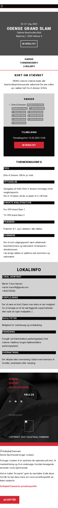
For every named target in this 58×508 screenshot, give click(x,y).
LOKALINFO (29, 66)
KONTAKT (14, 383)
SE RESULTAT (29, 44)
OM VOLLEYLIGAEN (18, 387)
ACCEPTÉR (9, 499)
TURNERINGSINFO (29, 63)
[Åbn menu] (2, 6)
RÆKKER (29, 59)
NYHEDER (13, 379)
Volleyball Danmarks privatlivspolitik (18, 486)
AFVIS (6, 492)
